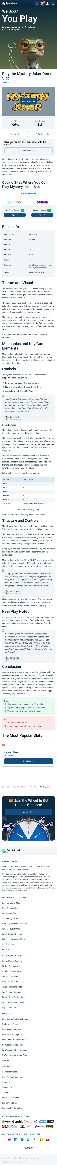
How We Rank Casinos (12, 1077)
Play (13, 215)
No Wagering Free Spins (12, 1045)
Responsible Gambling (12, 1108)
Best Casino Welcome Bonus (15, 1019)
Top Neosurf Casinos (11, 992)
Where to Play (44, 134)
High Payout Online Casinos (14, 923)
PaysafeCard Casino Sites (13, 997)
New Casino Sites (10, 908)
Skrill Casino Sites (10, 976)
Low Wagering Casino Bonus (14, 1050)
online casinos (8, 566)
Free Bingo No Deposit (12, 1029)
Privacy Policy (7, 1158)
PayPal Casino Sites (11, 966)
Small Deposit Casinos (12, 934)
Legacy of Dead (11, 752)
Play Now (27, 761)
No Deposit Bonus (10, 1024)
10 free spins (37, 441)
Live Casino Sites (9, 913)
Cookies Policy (35, 1158)
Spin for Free (28, 812)
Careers (5, 1092)
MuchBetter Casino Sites (13, 1002)
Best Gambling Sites (11, 903)
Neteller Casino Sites (11, 971)
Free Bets (6, 1060)
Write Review (27, 151)
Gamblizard (6, 787)
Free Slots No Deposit (12, 1034)
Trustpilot (28, 1148)
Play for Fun (27, 101)
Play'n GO (7, 82)
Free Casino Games (20, 787)
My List (16, 134)
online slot (25, 617)
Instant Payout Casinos (12, 929)
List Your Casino (9, 1103)
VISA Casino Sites (10, 981)
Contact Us (7, 1087)
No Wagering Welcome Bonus (15, 1055)
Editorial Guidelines (10, 1098)
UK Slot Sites (8, 944)
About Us (6, 1082)
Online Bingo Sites (10, 918)
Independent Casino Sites (13, 939)
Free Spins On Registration (14, 1039)
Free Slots (33, 787)
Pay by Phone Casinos (12, 961)
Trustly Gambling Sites (12, 987)
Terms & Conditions (21, 1158)
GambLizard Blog (9, 1072)
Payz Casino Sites (10, 1007)
